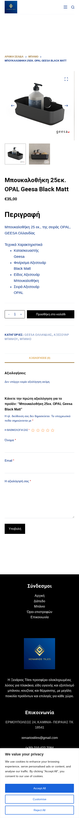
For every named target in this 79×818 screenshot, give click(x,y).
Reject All (39, 810)
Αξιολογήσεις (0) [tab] (39, 358)
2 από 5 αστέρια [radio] (38, 430)
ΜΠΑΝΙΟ (25, 339)
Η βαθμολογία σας (17, 430)
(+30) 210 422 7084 (40, 748)
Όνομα (10, 440)
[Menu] (65, 7)
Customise (39, 799)
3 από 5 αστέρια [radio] (42, 430)
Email (9, 460)
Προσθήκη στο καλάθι (50, 314)
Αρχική (40, 595)
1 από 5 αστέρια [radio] (32, 430)
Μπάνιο (39, 606)
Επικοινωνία (40, 617)
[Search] (72, 7)
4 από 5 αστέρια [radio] (47, 430)
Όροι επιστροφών (39, 612)
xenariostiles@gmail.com (39, 737)
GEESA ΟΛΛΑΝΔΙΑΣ (38, 334)
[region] (39, 783)
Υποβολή (15, 528)
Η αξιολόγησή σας (18, 481)
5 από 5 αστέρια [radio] (52, 430)
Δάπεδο (39, 601)
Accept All (39, 788)
